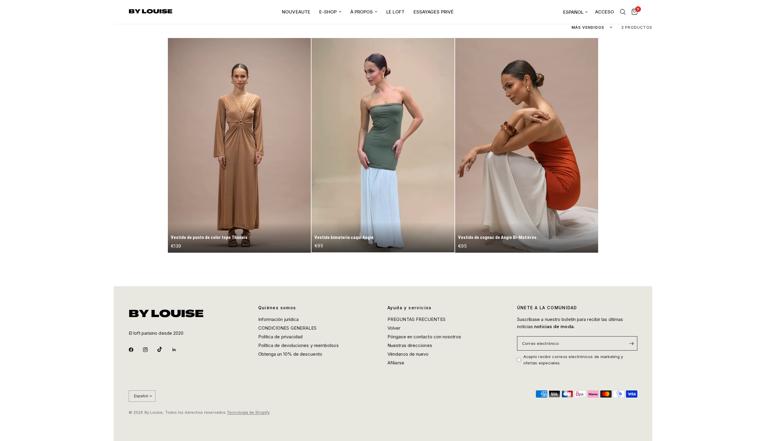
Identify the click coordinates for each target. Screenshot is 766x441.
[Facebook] (135, 349)
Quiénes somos (277, 308)
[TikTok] (164, 349)
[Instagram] (149, 349)
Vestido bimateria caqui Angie (343, 237)
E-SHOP (328, 12)
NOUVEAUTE (296, 12)
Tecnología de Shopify (248, 412)
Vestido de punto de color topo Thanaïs (209, 237)
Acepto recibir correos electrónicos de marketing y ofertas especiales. (573, 359)
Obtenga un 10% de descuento (290, 354)
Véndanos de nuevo (407, 354)
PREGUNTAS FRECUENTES (416, 319)
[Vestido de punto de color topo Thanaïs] (239, 145)
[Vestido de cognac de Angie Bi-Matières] (526, 145)
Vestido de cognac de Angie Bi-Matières (497, 237)
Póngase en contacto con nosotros (424, 337)
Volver (394, 328)
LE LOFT (395, 12)
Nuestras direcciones (409, 345)
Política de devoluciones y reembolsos (298, 345)
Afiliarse (395, 363)
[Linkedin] (178, 349)
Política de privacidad (280, 337)
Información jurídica (278, 319)
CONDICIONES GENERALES (287, 328)
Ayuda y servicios (409, 308)
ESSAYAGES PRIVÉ (434, 12)
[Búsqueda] (623, 12)
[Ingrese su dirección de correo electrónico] (631, 343)
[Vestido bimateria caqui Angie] (383, 145)
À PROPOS (361, 12)
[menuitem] (296, 12)
